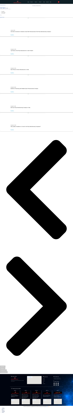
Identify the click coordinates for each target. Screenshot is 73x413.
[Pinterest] (54, 385)
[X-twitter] (58, 383)
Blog (34, 5)
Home (33, 5)
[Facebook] (56, 383)
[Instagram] (58, 385)
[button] (36, 189)
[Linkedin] (54, 383)
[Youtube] (56, 385)
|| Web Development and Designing (41, 406)
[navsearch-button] (58, 2)
